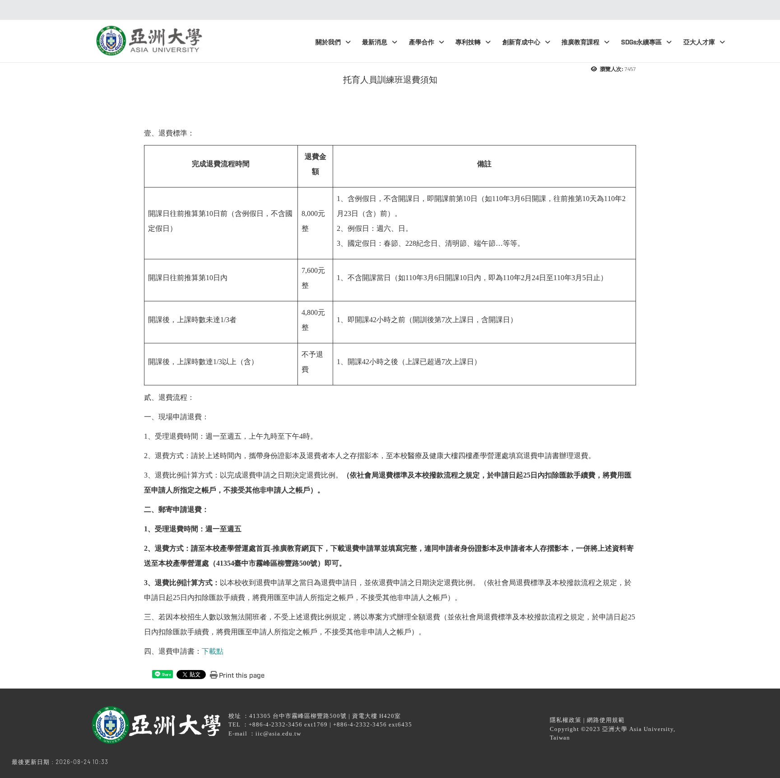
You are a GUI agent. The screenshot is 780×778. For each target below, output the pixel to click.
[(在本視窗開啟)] (148, 37)
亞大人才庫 (699, 42)
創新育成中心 (521, 42)
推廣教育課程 (580, 42)
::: (387, 10)
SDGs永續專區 (641, 42)
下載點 (212, 651)
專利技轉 (468, 42)
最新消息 (374, 42)
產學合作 (421, 42)
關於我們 (328, 42)
